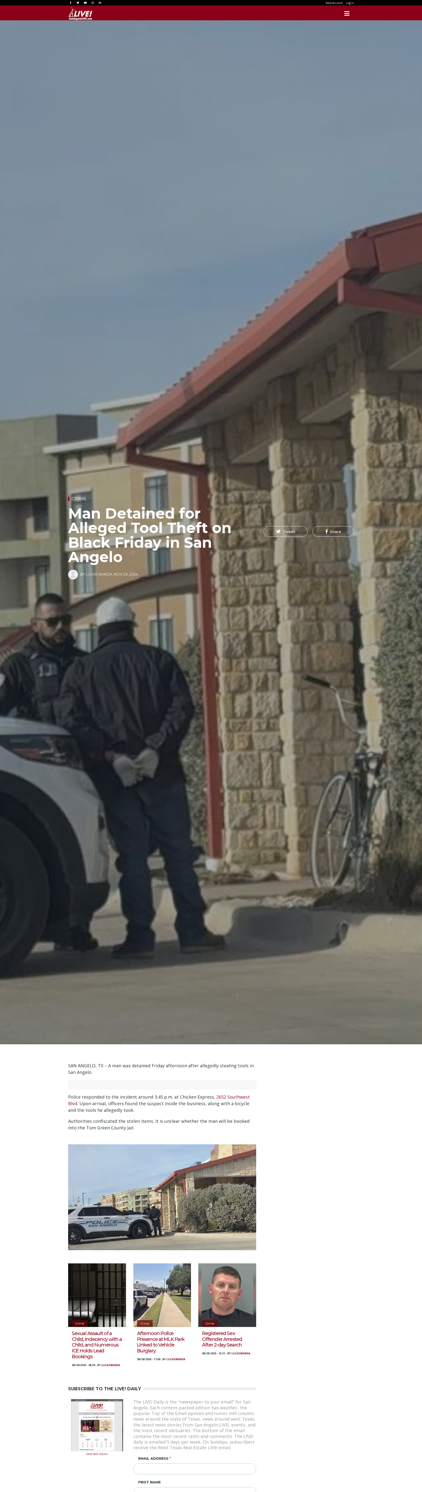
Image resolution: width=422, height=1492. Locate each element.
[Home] (80, 13)
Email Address (153, 1458)
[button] (286, 531)
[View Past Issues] (97, 1424)
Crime (79, 498)
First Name (149, 1482)
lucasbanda (110, 1365)
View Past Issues (97, 1453)
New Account (334, 3)
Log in (350, 3)
